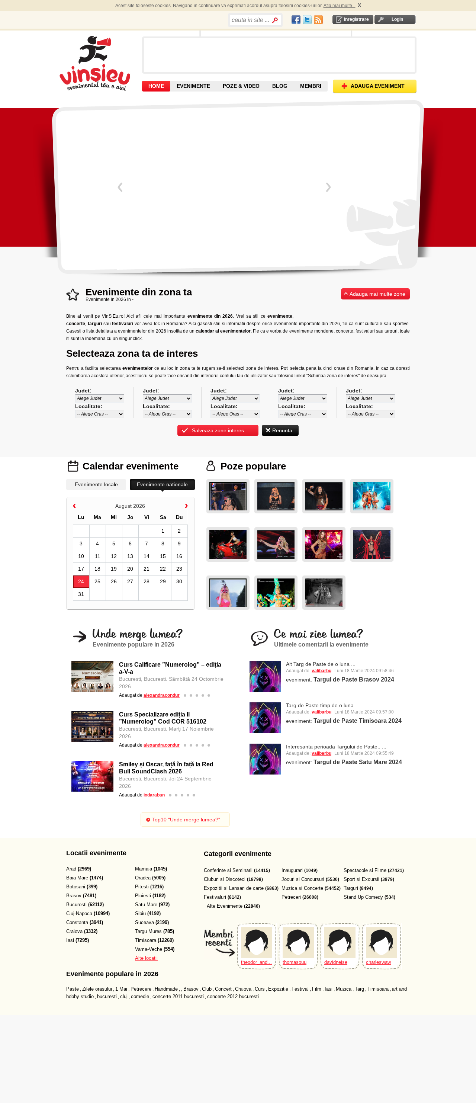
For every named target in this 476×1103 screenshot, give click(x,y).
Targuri (351, 888)
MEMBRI (310, 86)
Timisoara (378, 989)
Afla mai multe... (340, 5)
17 (81, 569)
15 (163, 556)
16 (179, 556)
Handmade (166, 989)
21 (146, 569)
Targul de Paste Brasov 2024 (353, 679)
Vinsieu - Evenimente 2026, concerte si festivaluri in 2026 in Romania (100, 63)
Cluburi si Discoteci (224, 879)
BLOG (279, 86)
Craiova (243, 989)
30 (179, 581)
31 (81, 594)
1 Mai (121, 989)
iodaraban (154, 795)
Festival (300, 989)
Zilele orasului (97, 989)
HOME (156, 86)
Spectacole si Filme (365, 870)
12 (114, 556)
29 (163, 581)
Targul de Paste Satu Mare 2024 (357, 762)
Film (316, 989)
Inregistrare (356, 19)
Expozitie (278, 989)
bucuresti (107, 996)
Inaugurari (292, 870)
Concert (223, 989)
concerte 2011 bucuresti (178, 996)
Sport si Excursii (361, 879)
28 (146, 581)
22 (163, 569)
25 (97, 581)
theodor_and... (256, 962)
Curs (260, 989)
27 (130, 581)
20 (130, 569)
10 (81, 556)
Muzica (343, 989)
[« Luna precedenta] (74, 507)
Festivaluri (215, 897)
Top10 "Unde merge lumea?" (186, 820)
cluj (124, 996)
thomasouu (294, 962)
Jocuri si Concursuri (303, 879)
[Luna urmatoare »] (186, 507)
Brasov (191, 989)
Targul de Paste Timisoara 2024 (357, 721)
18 (97, 569)
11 (97, 556)
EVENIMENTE (193, 86)
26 (114, 581)
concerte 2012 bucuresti (233, 996)
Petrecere (141, 989)
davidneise (335, 962)
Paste (72, 989)
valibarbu (321, 670)
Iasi (328, 989)
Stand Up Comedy (363, 897)
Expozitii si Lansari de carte (234, 888)
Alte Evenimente (224, 906)
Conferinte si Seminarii (228, 870)
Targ (359, 989)
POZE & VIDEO (241, 86)
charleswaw (378, 962)
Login (397, 19)
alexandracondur (162, 695)
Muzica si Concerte (302, 888)
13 (130, 556)
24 (81, 581)
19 (114, 569)
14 (146, 556)
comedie (140, 996)
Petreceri (291, 897)
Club (207, 989)
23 (179, 569)
